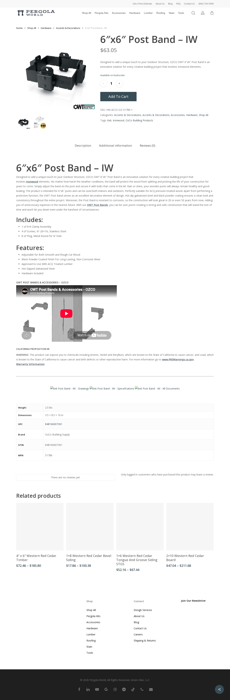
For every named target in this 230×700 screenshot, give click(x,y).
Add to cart (118, 96)
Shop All (31, 28)
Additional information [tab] (115, 145)
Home (19, 28)
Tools (89, 652)
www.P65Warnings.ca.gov (178, 359)
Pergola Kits (93, 616)
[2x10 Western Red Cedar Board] (190, 526)
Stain (89, 646)
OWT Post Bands (97, 205)
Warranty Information (30, 364)
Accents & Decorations (68, 28)
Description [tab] (83, 145)
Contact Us (140, 628)
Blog (136, 622)
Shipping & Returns (145, 640)
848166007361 (53, 424)
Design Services (143, 610)
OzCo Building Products (139, 120)
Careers (138, 634)
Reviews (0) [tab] (147, 145)
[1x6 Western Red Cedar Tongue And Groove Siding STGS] (140, 526)
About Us (139, 616)
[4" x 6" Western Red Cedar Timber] (40, 526)
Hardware (46, 28)
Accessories (178, 115)
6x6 (109, 120)
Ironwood (118, 120)
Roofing (91, 640)
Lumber (90, 634)
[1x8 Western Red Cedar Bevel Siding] (90, 526)
